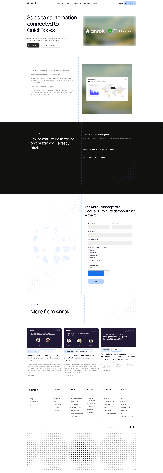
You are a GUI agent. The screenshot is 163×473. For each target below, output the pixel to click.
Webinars (32, 351)
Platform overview (76, 398)
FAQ (121, 414)
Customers (57, 404)
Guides (122, 401)
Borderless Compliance (91, 399)
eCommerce (91, 403)
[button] (60, 3)
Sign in (31, 405)
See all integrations (110, 414)
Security (56, 401)
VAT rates (123, 410)
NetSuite (107, 404)
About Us (57, 398)
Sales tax (117, 350)
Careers (56, 407)
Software (90, 409)
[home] (32, 3)
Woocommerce (109, 401)
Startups (90, 413)
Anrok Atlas (74, 401)
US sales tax (74, 404)
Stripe (106, 407)
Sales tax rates (125, 407)
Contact (56, 410)
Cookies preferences (111, 427)
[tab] (109, 135)
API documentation (76, 414)
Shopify (106, 398)
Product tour (74, 410)
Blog (121, 398)
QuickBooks (107, 410)
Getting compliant (47, 351)
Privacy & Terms (123, 427)
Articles (105, 350)
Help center (74, 417)
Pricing (31, 399)
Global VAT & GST (76, 407)
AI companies (91, 406)
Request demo (33, 402)
